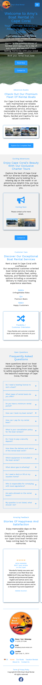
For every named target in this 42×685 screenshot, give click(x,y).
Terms (15, 670)
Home (12, 659)
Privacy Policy (24, 670)
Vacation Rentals (32, 659)
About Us (16, 662)
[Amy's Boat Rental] (21, 623)
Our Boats (20, 659)
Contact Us (25, 662)
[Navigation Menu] (37, 5)
